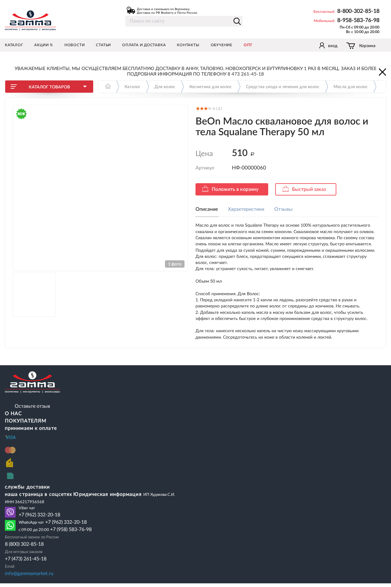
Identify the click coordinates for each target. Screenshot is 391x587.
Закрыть (382, 71)
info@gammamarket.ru (29, 573)
